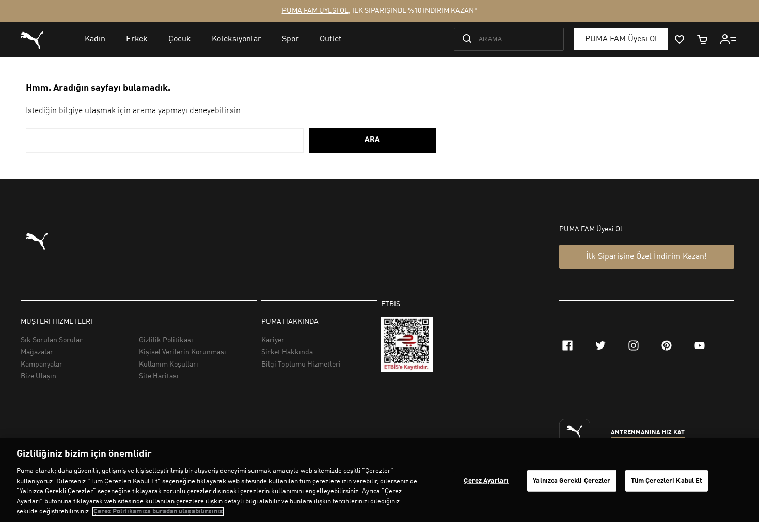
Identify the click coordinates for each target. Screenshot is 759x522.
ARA (372, 140)
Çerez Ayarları (486, 480)
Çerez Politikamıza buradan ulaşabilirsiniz (158, 511)
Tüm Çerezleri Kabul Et (667, 480)
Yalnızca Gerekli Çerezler (571, 480)
